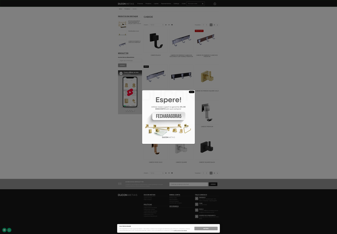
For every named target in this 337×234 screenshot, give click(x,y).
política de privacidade (180, 230)
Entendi (206, 228)
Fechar (191, 92)
